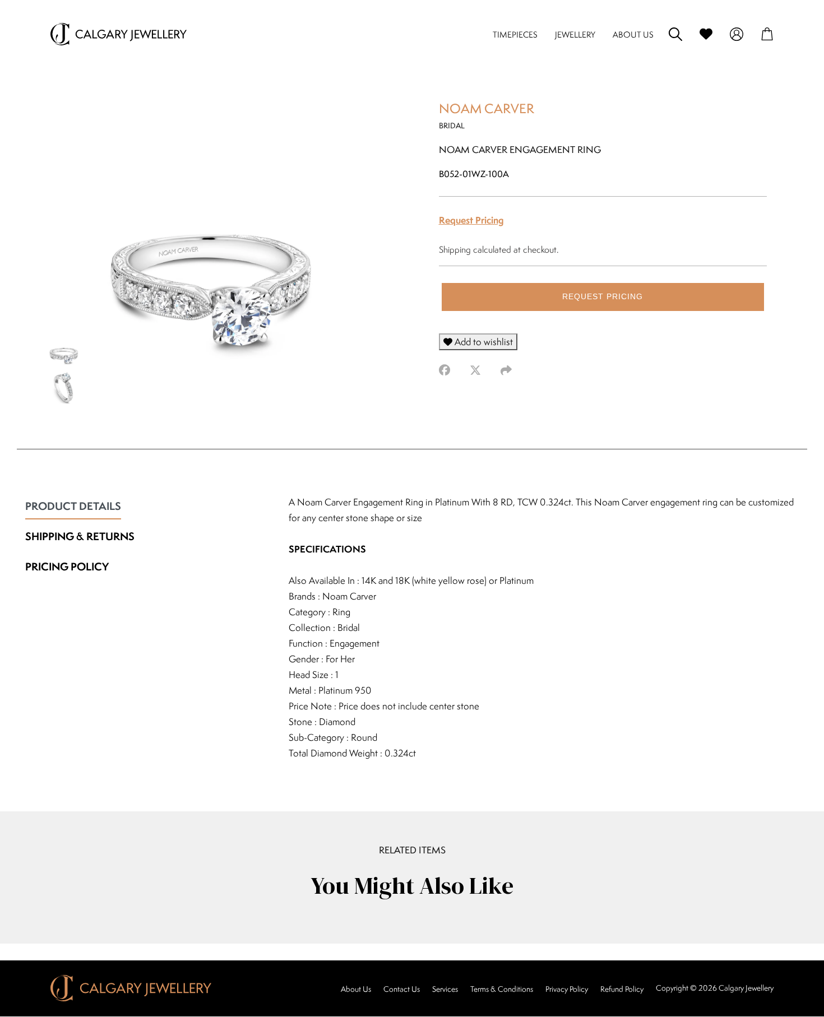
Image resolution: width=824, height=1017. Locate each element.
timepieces (515, 34)
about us (633, 34)
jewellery (575, 34)
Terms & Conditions (501, 989)
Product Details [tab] (73, 506)
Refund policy (622, 989)
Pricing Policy (67, 566)
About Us (356, 989)
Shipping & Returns (80, 536)
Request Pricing (471, 219)
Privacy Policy (566, 989)
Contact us (401, 989)
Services (445, 989)
